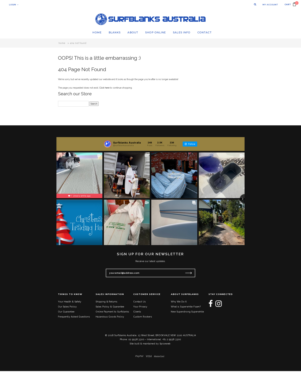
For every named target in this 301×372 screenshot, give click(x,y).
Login (12, 4)
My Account (270, 4)
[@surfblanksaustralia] (107, 144)
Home (62, 43)
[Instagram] (218, 304)
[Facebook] (211, 304)
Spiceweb (165, 343)
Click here (104, 87)
